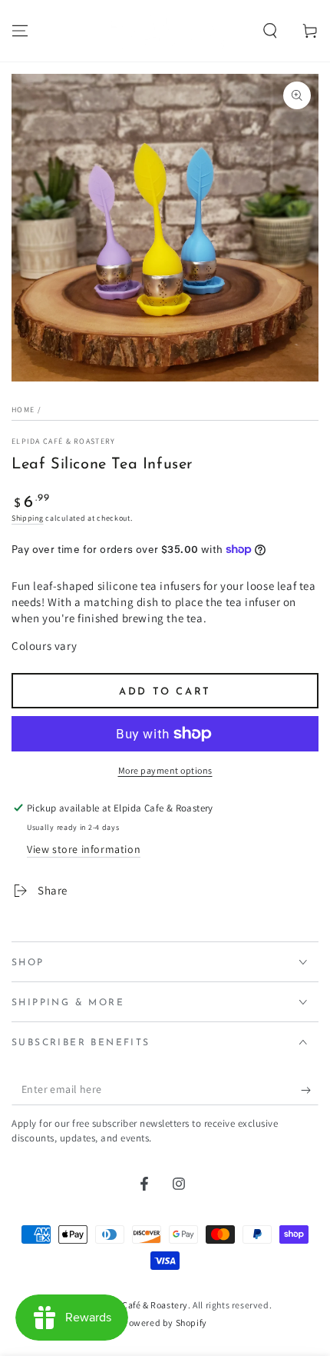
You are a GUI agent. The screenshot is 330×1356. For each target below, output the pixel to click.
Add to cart (165, 692)
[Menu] (20, 31)
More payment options (165, 770)
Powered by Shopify (165, 1322)
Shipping (28, 518)
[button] (270, 31)
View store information (83, 849)
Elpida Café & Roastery (64, 441)
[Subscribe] (309, 1090)
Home (23, 410)
